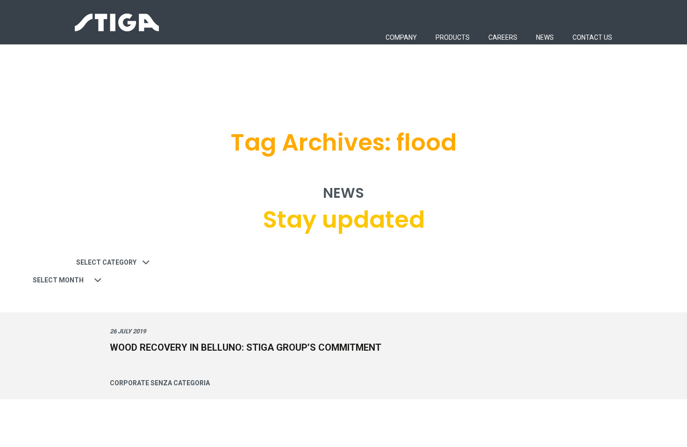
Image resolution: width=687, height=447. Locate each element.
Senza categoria (180, 383)
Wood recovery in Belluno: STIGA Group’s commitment (245, 347)
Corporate (129, 383)
